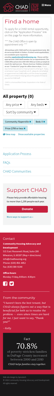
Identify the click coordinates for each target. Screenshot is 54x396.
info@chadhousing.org (14, 258)
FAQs (6, 162)
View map (10, 134)
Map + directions (31, 255)
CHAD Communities (17, 171)
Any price (13, 104)
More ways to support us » (20, 216)
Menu (47, 5)
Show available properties (31, 134)
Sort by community (20, 112)
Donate (27, 209)
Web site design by (14, 377)
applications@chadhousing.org (24, 57)
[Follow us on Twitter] (11, 284)
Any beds (38, 104)
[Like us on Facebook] (5, 284)
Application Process (17, 153)
